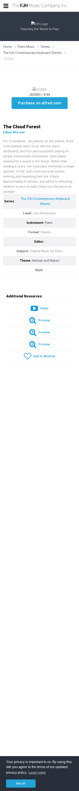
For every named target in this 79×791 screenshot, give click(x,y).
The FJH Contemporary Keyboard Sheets (32, 53)
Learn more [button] (37, 772)
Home (7, 47)
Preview (43, 320)
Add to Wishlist (43, 356)
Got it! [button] (20, 783)
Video (43, 308)
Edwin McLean (14, 132)
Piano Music (26, 47)
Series (45, 47)
